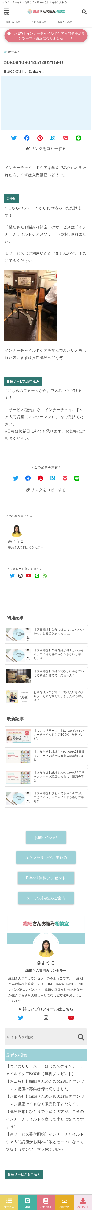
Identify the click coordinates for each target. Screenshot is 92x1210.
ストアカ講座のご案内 (46, 898)
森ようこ (38, 71)
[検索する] (80, 1037)
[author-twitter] (20, 1017)
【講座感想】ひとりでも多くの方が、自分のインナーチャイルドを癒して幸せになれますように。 (45, 1119)
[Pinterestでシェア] (40, 138)
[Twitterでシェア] (14, 138)
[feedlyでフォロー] (45, 575)
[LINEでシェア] (78, 138)
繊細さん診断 (13, 22)
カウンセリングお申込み (46, 857)
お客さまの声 (65, 22)
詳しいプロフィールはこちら (48, 1008)
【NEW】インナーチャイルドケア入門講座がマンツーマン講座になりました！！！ (48, 35)
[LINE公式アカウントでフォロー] (37, 575)
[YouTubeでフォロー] (29, 575)
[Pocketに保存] (66, 138)
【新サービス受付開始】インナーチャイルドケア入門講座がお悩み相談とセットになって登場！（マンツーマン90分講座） (45, 1141)
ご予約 (11, 198)
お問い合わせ (46, 837)
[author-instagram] (46, 1017)
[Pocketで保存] (65, 478)
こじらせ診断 (39, 22)
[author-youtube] (71, 1017)
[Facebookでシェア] (27, 138)
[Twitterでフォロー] (12, 575)
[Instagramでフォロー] (21, 575)
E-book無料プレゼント (46, 877)
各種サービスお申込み (22, 381)
